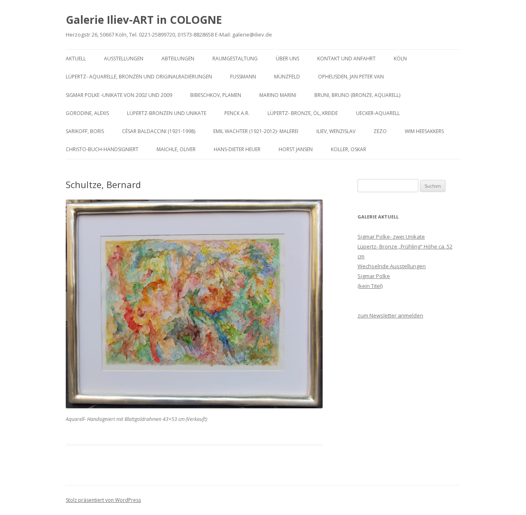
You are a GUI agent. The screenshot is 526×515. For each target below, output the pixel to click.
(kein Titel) (370, 286)
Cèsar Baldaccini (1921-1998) (158, 131)
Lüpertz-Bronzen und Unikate (166, 113)
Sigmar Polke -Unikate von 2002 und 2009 (119, 95)
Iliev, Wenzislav (335, 131)
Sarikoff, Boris (85, 131)
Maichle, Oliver (176, 149)
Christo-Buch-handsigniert (102, 149)
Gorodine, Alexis (87, 113)
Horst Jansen (296, 149)
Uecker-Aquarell (378, 113)
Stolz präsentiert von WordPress (103, 500)
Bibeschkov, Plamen (215, 95)
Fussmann (243, 76)
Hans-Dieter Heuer (237, 149)
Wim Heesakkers (424, 131)
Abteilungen (177, 58)
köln (400, 58)
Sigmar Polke (374, 276)
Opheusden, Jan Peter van (351, 76)
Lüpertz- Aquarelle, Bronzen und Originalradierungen (139, 76)
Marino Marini (277, 95)
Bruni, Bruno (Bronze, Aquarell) (357, 95)
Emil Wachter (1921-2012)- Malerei (255, 131)
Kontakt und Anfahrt (346, 58)
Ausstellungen (123, 58)
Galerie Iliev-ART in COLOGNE (144, 19)
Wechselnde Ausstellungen (392, 266)
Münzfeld (287, 76)
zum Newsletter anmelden (390, 315)
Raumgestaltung (235, 58)
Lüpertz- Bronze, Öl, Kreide (303, 113)
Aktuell (76, 58)
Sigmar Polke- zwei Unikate (391, 236)
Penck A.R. (236, 113)
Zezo (380, 131)
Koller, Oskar (348, 149)
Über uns (287, 58)
